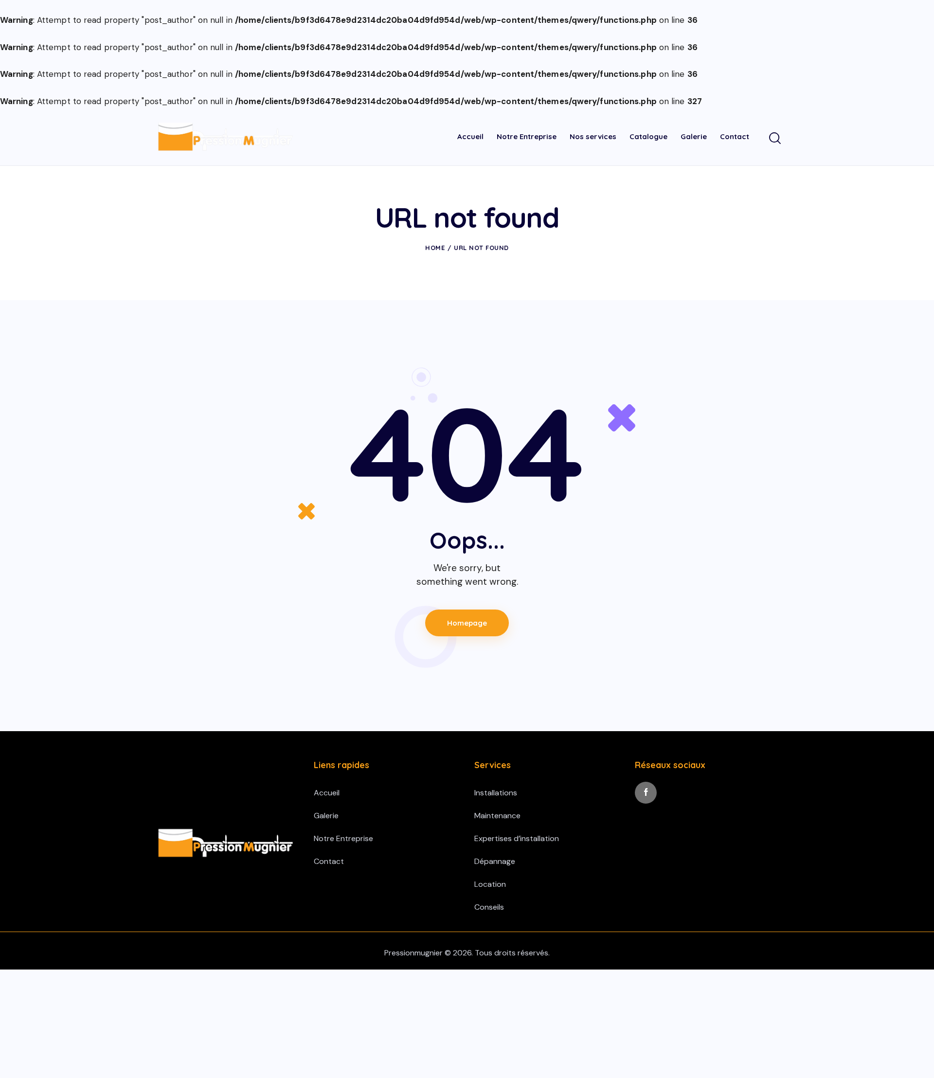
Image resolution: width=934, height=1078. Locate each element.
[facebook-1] (646, 793)
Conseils (489, 907)
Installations (495, 793)
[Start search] (775, 138)
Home (435, 248)
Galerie (326, 815)
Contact (329, 861)
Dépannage (494, 861)
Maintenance (497, 815)
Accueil (327, 793)
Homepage (467, 623)
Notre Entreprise (343, 838)
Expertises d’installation (516, 838)
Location (490, 884)
